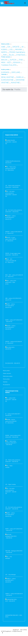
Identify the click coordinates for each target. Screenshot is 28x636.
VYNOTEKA (20, 55)
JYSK (21, 60)
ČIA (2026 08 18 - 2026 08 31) (12, 363)
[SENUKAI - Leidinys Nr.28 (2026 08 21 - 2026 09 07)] (11, 223)
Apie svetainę (23, 629)
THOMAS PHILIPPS (8, 65)
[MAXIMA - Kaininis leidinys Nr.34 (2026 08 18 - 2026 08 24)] (11, 427)
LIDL (11, 49)
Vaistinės (3, 74)
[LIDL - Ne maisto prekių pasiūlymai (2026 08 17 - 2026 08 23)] (11, 497)
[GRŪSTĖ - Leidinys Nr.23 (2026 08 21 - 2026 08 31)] (11, 333)
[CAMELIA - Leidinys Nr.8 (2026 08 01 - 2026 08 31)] (11, 585)
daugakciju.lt (16, 629)
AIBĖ (3, 47)
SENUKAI (16, 62)
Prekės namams (5, 57)
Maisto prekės (5, 44)
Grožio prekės (5, 69)
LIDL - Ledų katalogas (10, 574)
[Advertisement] (14, 24)
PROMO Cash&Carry (17, 52)
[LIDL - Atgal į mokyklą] (11, 474)
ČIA (9, 47)
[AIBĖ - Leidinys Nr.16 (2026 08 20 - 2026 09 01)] (11, 289)
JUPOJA (13, 60)
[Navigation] (26, 3)
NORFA (4, 52)
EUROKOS (5, 72)
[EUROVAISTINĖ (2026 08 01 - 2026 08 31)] (11, 607)
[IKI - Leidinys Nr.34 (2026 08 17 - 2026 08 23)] (11, 405)
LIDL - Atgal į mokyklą (10, 484)
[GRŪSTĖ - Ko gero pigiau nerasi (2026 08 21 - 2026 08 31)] (11, 245)
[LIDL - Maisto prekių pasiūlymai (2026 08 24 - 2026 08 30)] (11, 175)
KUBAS (4, 49)
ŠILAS (11, 55)
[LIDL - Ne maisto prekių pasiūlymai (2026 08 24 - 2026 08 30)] (11, 200)
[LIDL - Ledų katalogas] (11, 565)
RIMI (5, 55)
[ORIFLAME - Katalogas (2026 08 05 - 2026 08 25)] (11, 542)
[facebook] (2, 633)
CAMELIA (20, 77)
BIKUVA (4, 60)
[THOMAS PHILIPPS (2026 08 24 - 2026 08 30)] (11, 150)
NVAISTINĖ (15, 83)
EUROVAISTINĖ (7, 80)
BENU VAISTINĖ (7, 77)
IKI (23, 47)
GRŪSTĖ (15, 47)
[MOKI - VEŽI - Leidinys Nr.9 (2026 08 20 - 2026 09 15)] (11, 266)
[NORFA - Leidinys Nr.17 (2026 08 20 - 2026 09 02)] (11, 311)
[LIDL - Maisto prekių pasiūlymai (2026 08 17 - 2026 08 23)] (11, 449)
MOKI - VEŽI (6, 62)
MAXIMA (18, 49)
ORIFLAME (15, 72)
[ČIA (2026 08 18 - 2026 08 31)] (11, 354)
